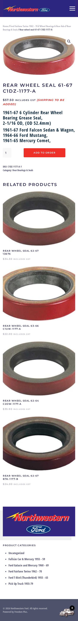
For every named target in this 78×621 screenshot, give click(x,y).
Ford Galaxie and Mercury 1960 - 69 (29, 565)
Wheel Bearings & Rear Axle (52, 26)
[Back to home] (26, 8)
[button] (72, 8)
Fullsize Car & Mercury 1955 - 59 (27, 559)
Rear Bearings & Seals (22, 170)
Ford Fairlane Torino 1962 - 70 (24, 26)
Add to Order (44, 152)
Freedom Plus (20, 611)
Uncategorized (16, 553)
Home (5, 26)
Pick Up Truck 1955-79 (21, 583)
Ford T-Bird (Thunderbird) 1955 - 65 (28, 577)
